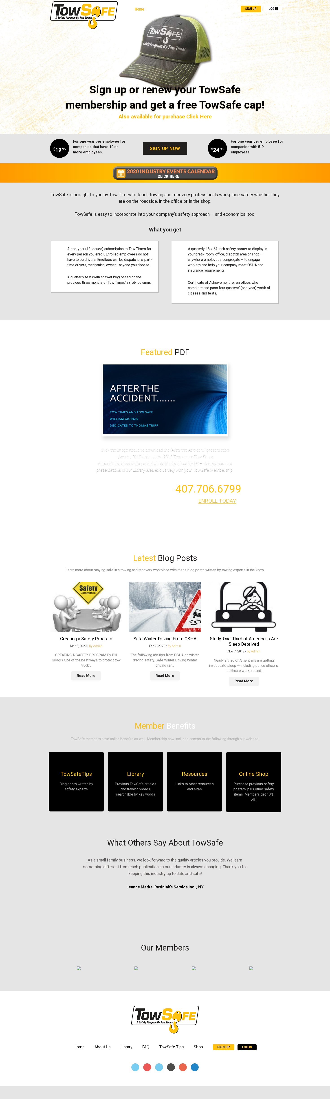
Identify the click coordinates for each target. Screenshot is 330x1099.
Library (177, 9)
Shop (233, 9)
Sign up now (165, 148)
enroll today (217, 501)
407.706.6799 (208, 488)
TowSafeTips (76, 774)
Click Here (199, 116)
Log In (273, 9)
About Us (157, 9)
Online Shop (253, 774)
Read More (86, 676)
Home (139, 9)
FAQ (191, 9)
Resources (194, 774)
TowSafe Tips (212, 9)
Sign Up (250, 9)
